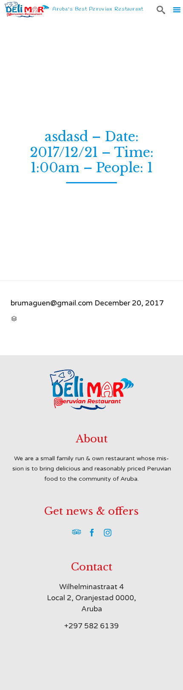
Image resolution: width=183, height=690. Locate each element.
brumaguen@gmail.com (52, 303)
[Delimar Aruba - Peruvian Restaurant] (26, 9)
